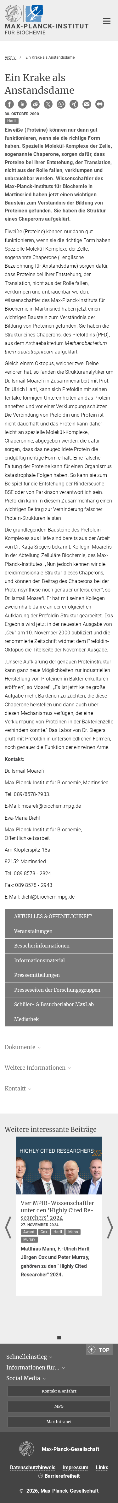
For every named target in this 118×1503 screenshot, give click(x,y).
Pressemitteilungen (37, 975)
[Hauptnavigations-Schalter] (106, 21)
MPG (59, 1406)
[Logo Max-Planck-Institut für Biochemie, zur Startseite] (47, 19)
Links (102, 1467)
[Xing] (74, 104)
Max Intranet (59, 1421)
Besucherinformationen (42, 946)
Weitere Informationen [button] (36, 1068)
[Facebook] (9, 104)
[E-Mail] (87, 104)
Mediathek (26, 1019)
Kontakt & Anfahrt (59, 1391)
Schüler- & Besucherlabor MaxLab (54, 1004)
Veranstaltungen (33, 931)
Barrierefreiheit (62, 1476)
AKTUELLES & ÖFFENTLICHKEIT (53, 916)
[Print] (99, 104)
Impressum (75, 1467)
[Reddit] (35, 104)
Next (110, 1228)
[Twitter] (48, 104)
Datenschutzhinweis (32, 1467)
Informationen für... (33, 1367)
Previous (8, 1228)
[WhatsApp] (61, 104)
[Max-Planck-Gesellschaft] (30, 1449)
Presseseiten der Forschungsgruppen (57, 990)
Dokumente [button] (21, 1047)
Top (104, 1350)
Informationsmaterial (39, 961)
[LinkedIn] (22, 104)
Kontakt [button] (16, 1088)
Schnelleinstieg (27, 1357)
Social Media (24, 1378)
